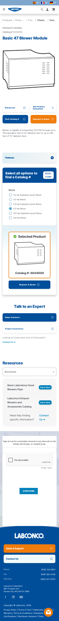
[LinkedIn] (13, 597)
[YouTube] (21, 597)
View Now (45, 387)
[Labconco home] (29, 535)
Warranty (8, 613)
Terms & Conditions (23, 613)
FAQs (41, 616)
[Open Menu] (4, 9)
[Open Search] (42, 10)
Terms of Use (24, 610)
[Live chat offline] (48, 615)
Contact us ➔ (9, 342)
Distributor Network (27, 616)
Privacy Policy (10, 610)
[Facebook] (5, 597)
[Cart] (53, 10)
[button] (48, 9)
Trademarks (38, 610)
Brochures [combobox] (10, 371)
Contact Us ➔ (44, 417)
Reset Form (48, 175)
